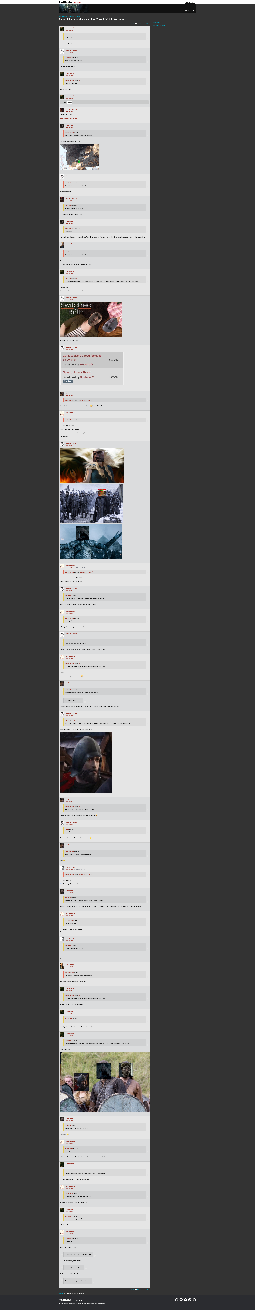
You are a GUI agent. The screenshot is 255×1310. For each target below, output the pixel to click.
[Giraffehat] (62, 126)
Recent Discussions (159, 25)
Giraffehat (69, 125)
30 (131, 24)
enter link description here (68, 118)
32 (136, 24)
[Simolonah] (62, 966)
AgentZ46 (69, 244)
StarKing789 (70, 867)
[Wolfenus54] (62, 413)
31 (133, 24)
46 (147, 24)
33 (138, 24)
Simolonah (69, 965)
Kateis (67, 393)
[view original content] (86, 400)
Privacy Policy (101, 1303)
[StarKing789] (62, 868)
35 (143, 24)
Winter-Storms (69, 35)
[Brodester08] (62, 29)
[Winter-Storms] (62, 51)
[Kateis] (62, 394)
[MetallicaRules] (62, 110)
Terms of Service (91, 1303)
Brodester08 (70, 28)
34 (140, 24)
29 (128, 24)
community (78, 2)
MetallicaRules (71, 109)
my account (190, 2)
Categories (189, 10)
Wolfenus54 (70, 413)
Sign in (61, 1294)
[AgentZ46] (62, 245)
